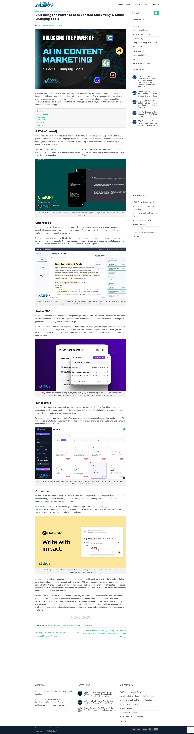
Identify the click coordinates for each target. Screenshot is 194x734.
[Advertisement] (80, 657)
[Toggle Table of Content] (122, 111)
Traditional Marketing (141, 229)
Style (134, 59)
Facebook (136, 39)
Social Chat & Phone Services (144, 233)
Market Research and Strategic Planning (144, 214)
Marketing (66, 11)
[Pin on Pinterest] (85, 617)
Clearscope (40, 117)
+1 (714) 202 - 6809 (55, 699)
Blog (146, 4)
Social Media (137, 55)
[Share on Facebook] (73, 617)
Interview (136, 47)
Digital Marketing (54, 11)
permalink (91, 625)
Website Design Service (141, 220)
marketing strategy (74, 579)
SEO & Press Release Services (144, 202)
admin (60, 25)
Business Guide (40, 11)
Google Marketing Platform (143, 43)
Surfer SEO (40, 120)
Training (135, 237)
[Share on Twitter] (77, 617)
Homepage (119, 4)
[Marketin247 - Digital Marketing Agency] (44, 4)
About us (129, 4)
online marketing (116, 93)
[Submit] (156, 13)
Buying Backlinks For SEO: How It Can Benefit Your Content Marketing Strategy (147, 104)
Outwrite (39, 125)
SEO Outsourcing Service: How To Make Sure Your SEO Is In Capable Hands (148, 123)
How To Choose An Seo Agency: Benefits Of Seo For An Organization (147, 114)
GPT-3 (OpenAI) (42, 114)
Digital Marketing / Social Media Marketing (145, 207)
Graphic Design (138, 224)
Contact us (155, 4)
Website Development (141, 63)
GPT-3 (37, 136)
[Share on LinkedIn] (89, 617)
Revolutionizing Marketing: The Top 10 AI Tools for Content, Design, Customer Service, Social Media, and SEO (104, 634)
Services (138, 4)
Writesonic (40, 122)
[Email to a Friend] (81, 617)
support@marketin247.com (52, 702)
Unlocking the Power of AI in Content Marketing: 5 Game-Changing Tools (147, 94)
